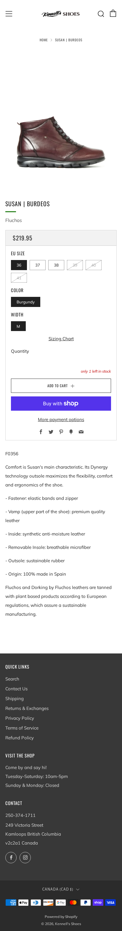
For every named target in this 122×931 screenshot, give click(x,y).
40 (93, 264)
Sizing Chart (61, 338)
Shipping (14, 698)
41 (19, 277)
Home (44, 39)
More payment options (61, 419)
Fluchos (13, 220)
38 (56, 264)
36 (19, 264)
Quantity (20, 351)
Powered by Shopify (61, 916)
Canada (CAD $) (57, 889)
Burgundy (26, 301)
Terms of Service (21, 728)
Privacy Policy (19, 718)
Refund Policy (19, 738)
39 (75, 264)
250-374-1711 (20, 815)
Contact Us (16, 688)
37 (37, 264)
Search (12, 679)
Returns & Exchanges (27, 708)
